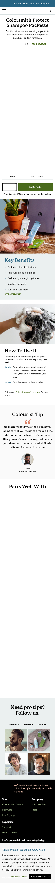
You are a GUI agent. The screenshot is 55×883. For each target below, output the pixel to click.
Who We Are (39, 804)
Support (6, 827)
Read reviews (39, 44)
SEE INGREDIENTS (21, 294)
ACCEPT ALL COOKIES (40, 877)
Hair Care (7, 809)
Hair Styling (8, 815)
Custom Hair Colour (12, 804)
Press (34, 809)
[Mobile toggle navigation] (5, 11)
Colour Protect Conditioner (28, 392)
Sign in (22, 194)
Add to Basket (35, 187)
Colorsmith (27, 10)
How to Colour (10, 832)
